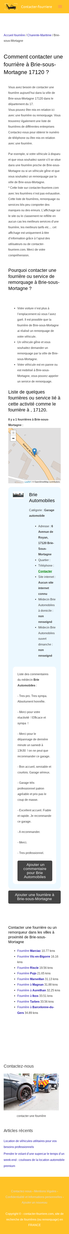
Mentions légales (45, 1191)
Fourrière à (30, 984)
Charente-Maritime (39, 35)
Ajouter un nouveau (34, 1202)
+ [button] (13, 432)
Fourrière (29, 950)
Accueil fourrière (14, 35)
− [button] (13, 438)
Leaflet (28, 481)
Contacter (45, 571)
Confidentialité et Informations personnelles (34, 1197)
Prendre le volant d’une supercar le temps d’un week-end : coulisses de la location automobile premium (34, 1160)
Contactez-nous (21, 1191)
